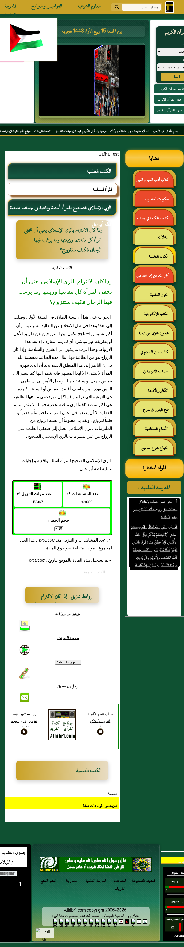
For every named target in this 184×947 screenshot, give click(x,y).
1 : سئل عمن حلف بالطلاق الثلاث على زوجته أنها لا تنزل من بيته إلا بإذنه (155, 500)
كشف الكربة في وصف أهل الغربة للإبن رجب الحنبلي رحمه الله (155, 220)
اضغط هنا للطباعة (68, 614)
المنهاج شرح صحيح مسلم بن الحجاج (157, 450)
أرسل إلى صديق (68, 686)
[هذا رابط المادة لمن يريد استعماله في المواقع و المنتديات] (24, 673)
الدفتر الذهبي (48, 881)
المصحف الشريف (120, 884)
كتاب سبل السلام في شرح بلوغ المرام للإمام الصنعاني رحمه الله (156, 354)
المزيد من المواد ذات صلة (100, 805)
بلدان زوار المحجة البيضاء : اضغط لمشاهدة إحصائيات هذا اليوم (95, 915)
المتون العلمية (159, 294)
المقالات (163, 237)
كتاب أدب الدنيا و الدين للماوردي (154, 182)
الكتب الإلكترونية (156, 314)
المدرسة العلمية (10, 7)
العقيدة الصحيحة (144, 881)
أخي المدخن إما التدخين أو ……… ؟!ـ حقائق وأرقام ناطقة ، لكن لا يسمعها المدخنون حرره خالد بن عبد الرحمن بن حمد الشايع (154, 277)
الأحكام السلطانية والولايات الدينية (159, 431)
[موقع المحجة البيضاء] (93, 82)
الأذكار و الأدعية (158, 390)
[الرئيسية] (169, 7)
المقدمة (112, 793)
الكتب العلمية (159, 256)
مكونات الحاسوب (157, 199)
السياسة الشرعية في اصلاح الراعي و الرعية (158, 373)
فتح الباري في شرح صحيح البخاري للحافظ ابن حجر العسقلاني (154, 411)
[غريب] (96, 865)
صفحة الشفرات (68, 638)
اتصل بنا (72, 881)
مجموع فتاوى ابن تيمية (154, 333)
